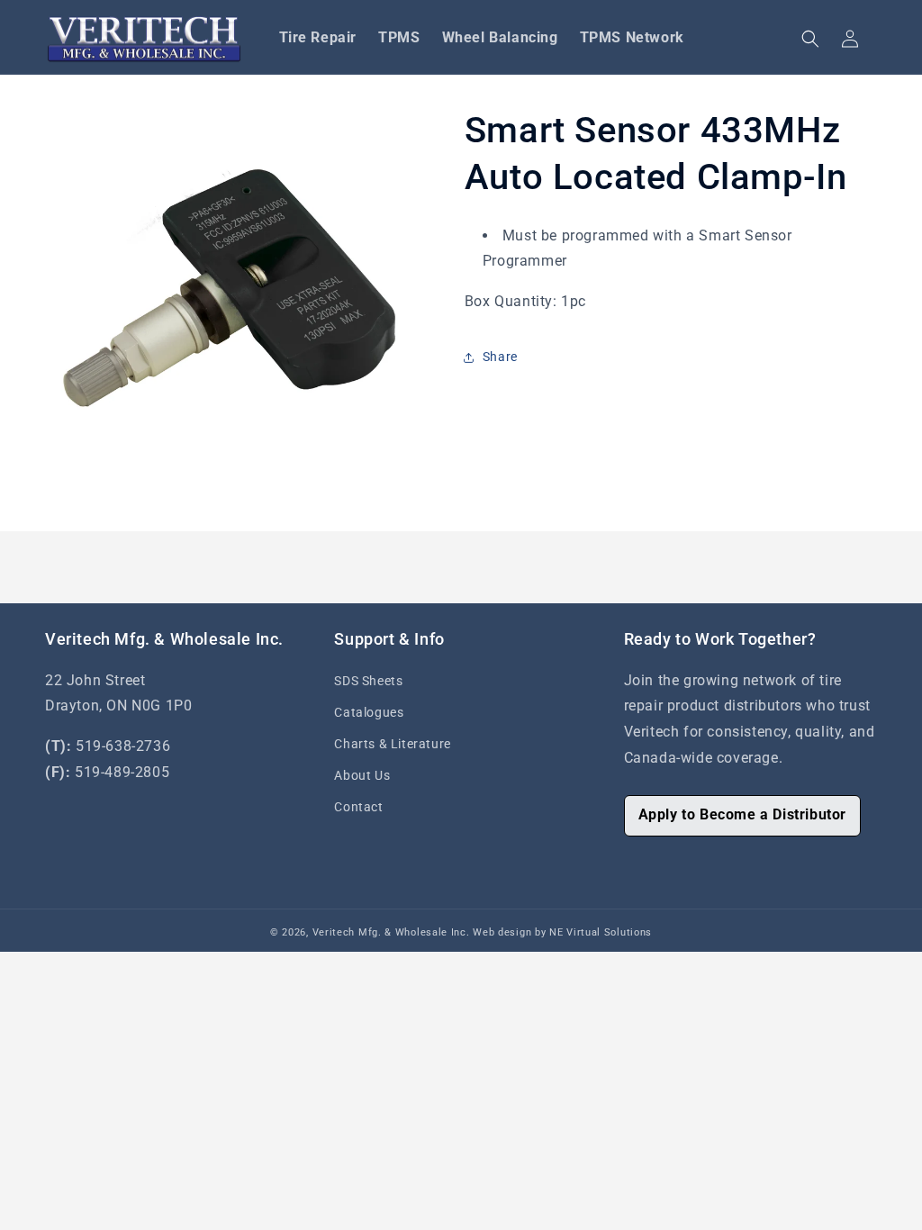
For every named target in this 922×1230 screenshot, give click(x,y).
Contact (358, 807)
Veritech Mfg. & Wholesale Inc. (391, 932)
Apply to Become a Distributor (742, 814)
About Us (362, 775)
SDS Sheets (368, 681)
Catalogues (368, 712)
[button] (810, 39)
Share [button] (500, 356)
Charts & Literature (392, 744)
